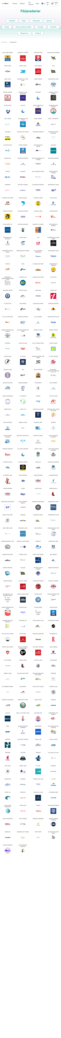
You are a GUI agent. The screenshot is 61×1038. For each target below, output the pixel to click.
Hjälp (37, 3)
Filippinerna (24, 33)
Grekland (12, 21)
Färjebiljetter (4, 42)
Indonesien (36, 21)
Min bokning (31, 3)
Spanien (49, 21)
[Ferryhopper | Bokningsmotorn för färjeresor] (5, 3)
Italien (24, 21)
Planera (15, 3)
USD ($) (47, 3)
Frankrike (53, 27)
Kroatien (41, 27)
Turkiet (6, 27)
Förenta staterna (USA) (23, 27)
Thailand (38, 33)
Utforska (22, 3)
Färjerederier (13, 42)
